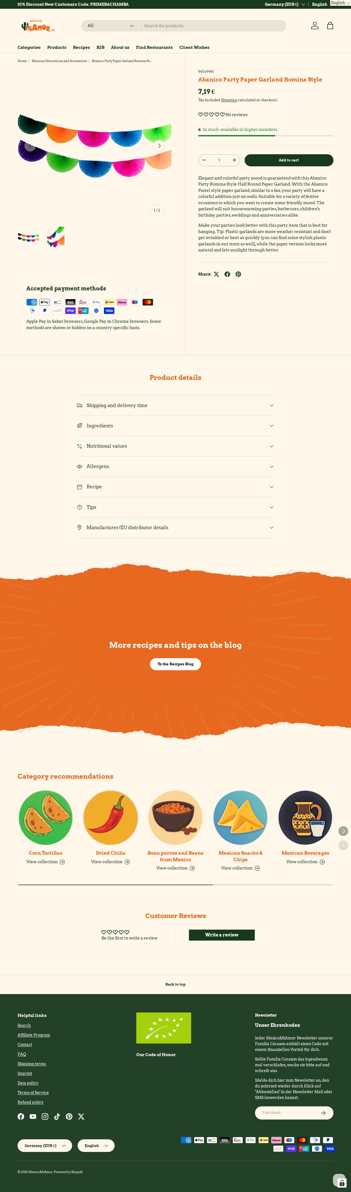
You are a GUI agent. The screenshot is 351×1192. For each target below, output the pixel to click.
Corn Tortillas (45, 853)
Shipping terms (32, 1064)
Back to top (175, 984)
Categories (29, 47)
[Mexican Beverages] (305, 818)
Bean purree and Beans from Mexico (175, 856)
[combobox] (183, 26)
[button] (330, 25)
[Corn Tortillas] (45, 818)
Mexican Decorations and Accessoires (59, 61)
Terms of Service (33, 1092)
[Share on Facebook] (227, 274)
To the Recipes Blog (175, 664)
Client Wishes (194, 47)
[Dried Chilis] (110, 818)
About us (120, 47)
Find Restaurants (154, 47)
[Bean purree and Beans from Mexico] (175, 818)
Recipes (81, 47)
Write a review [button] (222, 935)
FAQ (22, 1054)
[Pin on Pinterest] (238, 274)
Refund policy (31, 1102)
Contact (25, 1044)
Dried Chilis (110, 853)
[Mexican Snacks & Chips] (240, 818)
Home (22, 61)
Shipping (229, 100)
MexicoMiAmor (41, 1172)
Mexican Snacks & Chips (240, 856)
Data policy (28, 1083)
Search (24, 1025)
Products (56, 47)
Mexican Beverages (305, 853)
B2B (100, 47)
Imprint (25, 1073)
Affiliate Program (34, 1035)
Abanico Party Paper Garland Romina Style (122, 61)
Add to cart (289, 160)
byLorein (206, 71)
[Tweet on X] (216, 274)
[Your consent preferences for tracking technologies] (342, 1183)
